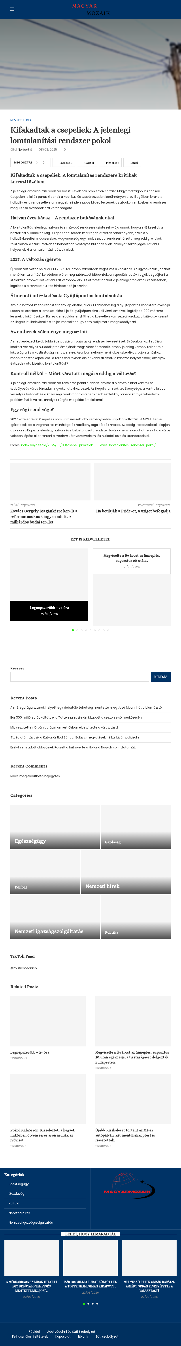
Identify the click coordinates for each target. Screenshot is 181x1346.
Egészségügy (19, 1184)
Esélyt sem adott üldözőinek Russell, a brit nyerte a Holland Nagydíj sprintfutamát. (73, 747)
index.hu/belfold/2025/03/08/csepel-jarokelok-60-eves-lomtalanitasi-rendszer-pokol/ (88, 445)
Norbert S (25, 149)
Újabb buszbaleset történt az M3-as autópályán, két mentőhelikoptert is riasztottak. (125, 1135)
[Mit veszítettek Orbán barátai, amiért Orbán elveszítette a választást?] (149, 1258)
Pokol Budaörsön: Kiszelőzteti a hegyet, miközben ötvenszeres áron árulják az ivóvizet (42, 1135)
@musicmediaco (23, 968)
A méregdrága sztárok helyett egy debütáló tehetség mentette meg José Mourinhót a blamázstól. (86, 707)
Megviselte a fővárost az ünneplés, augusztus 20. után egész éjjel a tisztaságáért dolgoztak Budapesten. (132, 1057)
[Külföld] (45, 872)
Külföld (14, 1203)
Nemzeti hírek (19, 1213)
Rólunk (83, 1336)
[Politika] (136, 917)
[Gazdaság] (136, 827)
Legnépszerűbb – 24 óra (49, 608)
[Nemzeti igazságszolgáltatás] (55, 917)
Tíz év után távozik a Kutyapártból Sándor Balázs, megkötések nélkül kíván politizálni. (75, 737)
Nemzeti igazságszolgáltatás (31, 1223)
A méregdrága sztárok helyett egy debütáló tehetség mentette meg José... (31, 1286)
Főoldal (34, 1331)
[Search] (168, 9)
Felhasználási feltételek (30, 1336)
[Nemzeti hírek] (126, 872)
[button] (16, 590)
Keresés (17, 668)
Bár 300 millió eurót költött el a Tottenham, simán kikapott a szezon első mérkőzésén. (76, 717)
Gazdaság (16, 1194)
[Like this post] (46, 162)
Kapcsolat (63, 1336)
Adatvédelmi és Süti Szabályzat (71, 1331)
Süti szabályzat (107, 1336)
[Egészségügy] (55, 827)
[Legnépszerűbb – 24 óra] (49, 574)
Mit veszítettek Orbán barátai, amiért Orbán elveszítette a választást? (64, 727)
